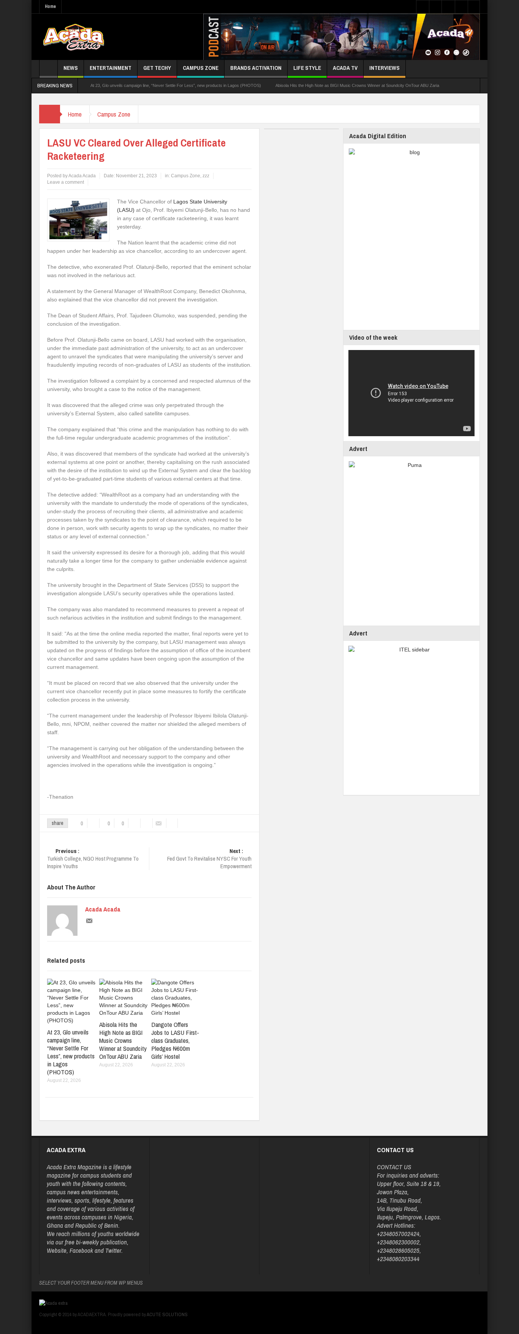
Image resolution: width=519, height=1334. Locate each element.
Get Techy (157, 68)
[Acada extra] (73, 37)
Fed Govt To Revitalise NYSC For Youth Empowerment (209, 858)
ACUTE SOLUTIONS (167, 1314)
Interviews (384, 68)
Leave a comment (65, 182)
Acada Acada (102, 909)
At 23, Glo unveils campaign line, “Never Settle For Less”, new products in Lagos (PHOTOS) (175, 85)
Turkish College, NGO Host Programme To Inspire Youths (93, 858)
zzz (206, 175)
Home (50, 6)
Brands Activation (256, 68)
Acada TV (345, 68)
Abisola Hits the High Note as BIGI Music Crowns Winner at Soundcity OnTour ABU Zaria (357, 85)
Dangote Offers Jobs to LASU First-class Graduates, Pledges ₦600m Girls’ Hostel (175, 1040)
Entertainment (110, 68)
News (70, 68)
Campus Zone (200, 68)
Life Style (307, 68)
